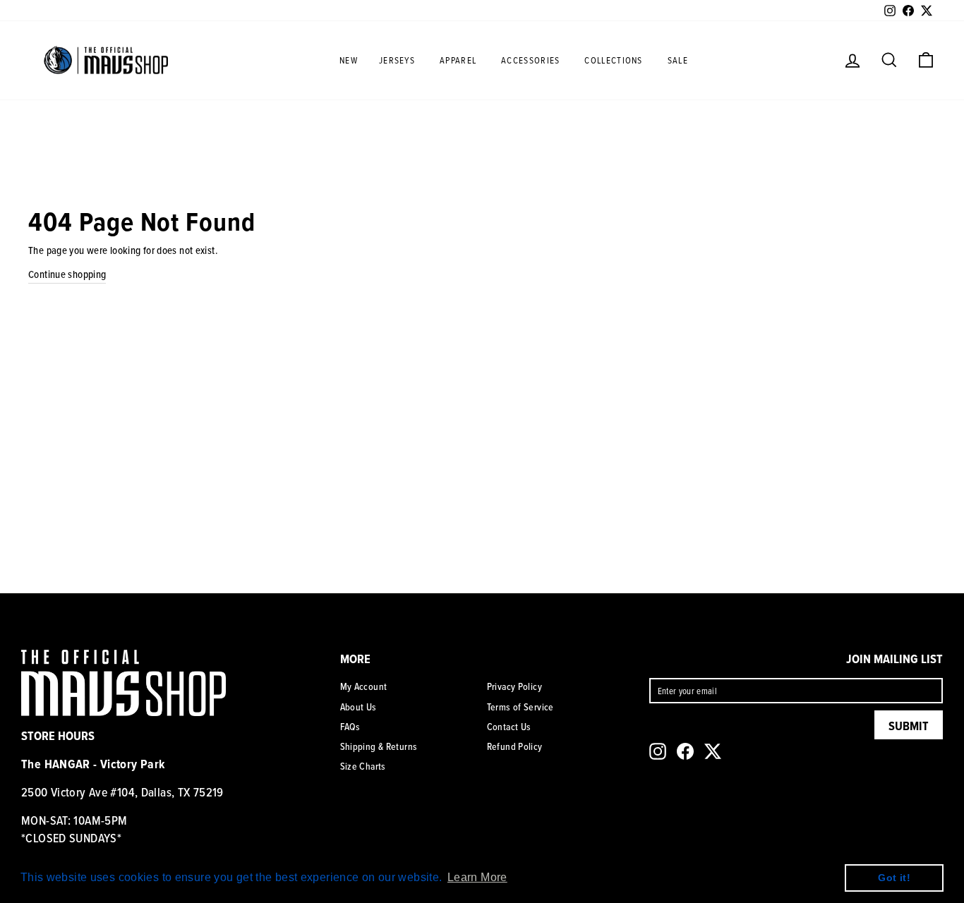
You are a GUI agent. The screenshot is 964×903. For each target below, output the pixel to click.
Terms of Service (520, 707)
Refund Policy (515, 746)
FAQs (350, 727)
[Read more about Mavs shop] (105, 60)
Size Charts (363, 766)
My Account (363, 686)
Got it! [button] (894, 877)
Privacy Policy (514, 686)
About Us (358, 707)
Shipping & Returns (379, 746)
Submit (908, 725)
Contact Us (509, 727)
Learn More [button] (477, 877)
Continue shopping (67, 274)
